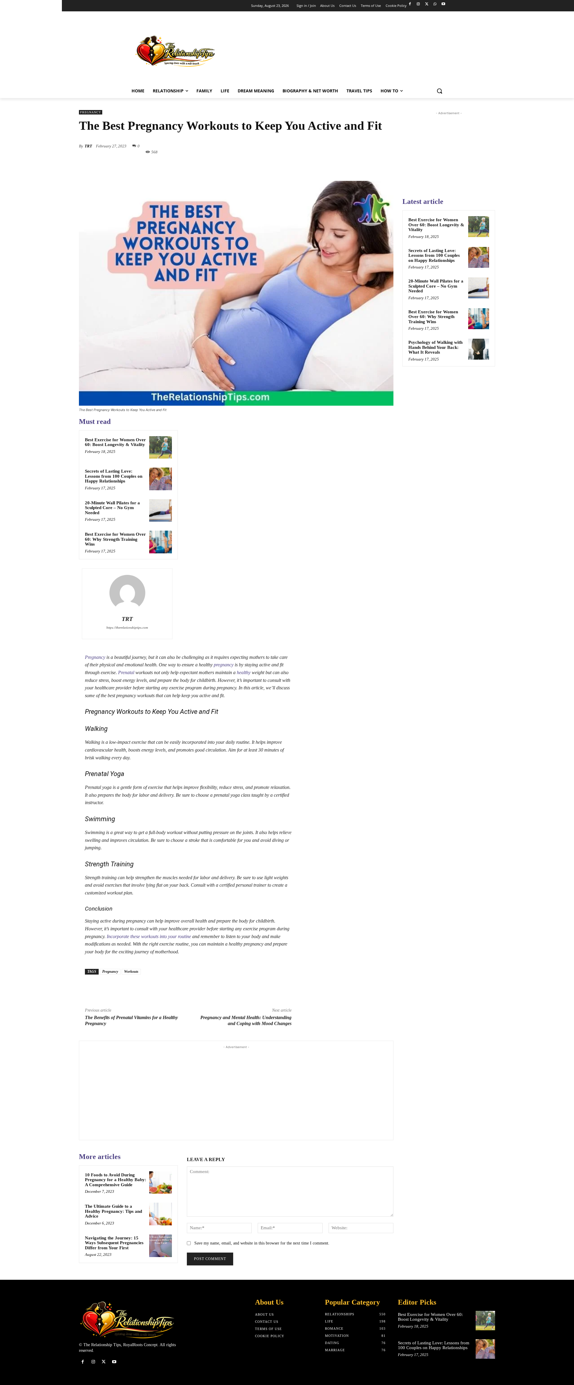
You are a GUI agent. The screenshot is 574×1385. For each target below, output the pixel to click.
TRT (88, 146)
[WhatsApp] (434, 4)
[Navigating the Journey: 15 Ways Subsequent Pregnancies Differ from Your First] (160, 1245)
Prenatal (126, 672)
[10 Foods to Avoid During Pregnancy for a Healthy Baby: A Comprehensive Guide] (160, 1182)
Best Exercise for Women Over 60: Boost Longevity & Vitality (115, 442)
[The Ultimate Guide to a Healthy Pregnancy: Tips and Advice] (160, 1214)
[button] (439, 91)
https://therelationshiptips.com (127, 627)
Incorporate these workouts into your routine (149, 936)
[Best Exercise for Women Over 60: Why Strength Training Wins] (160, 542)
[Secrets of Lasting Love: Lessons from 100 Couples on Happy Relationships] (160, 479)
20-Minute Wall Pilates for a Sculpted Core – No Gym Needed (112, 507)
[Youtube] (443, 4)
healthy (244, 672)
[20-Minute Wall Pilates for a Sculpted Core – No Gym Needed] (160, 510)
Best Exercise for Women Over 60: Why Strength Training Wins (115, 539)
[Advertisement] (339, 50)
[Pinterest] (272, 166)
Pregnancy (90, 112)
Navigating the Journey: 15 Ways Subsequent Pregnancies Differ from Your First (114, 1243)
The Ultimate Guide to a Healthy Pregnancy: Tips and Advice (113, 1211)
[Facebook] (410, 4)
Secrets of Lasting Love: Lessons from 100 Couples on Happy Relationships (113, 476)
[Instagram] (418, 4)
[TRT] (127, 593)
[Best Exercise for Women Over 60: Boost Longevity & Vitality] (160, 447)
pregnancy (223, 664)
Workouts (131, 971)
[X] (426, 4)
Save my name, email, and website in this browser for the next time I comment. (261, 1243)
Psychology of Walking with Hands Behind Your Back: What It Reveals (435, 347)
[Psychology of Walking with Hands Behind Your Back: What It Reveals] (478, 349)
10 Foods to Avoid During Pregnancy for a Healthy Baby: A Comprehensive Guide (115, 1179)
